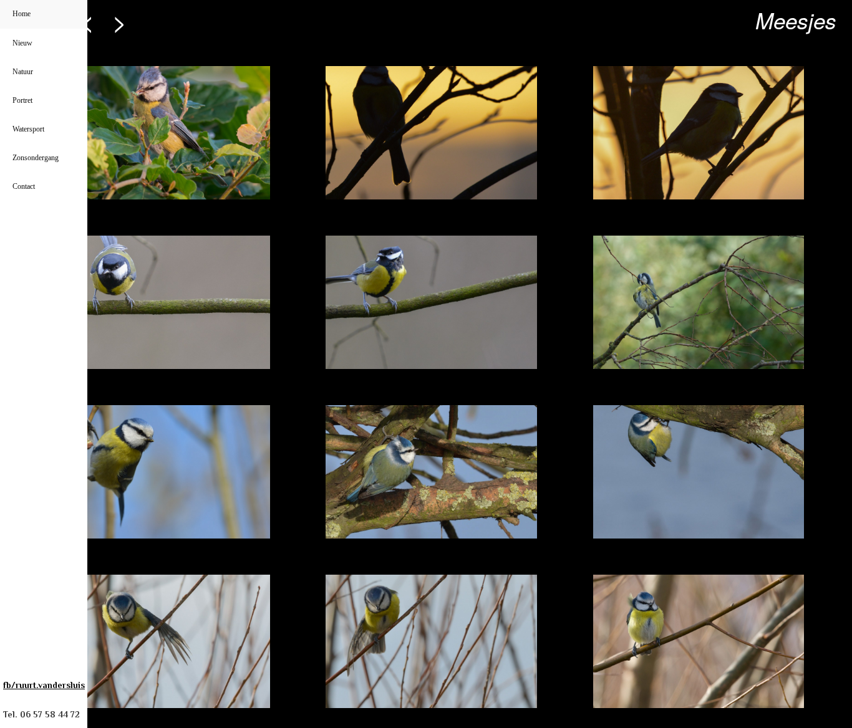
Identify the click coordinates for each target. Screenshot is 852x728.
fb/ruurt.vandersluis (44, 685)
